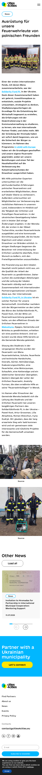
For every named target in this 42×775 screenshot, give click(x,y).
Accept (7, 771)
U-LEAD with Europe (25, 147)
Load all (12, 563)
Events (5, 711)
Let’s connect (17, 664)
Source (21, 481)
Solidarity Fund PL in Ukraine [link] (17, 297)
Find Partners (9, 696)
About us (6, 701)
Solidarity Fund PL (11, 91)
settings (30, 767)
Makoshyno (8, 327)
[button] (25, 627)
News (4, 706)
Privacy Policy (9, 716)
